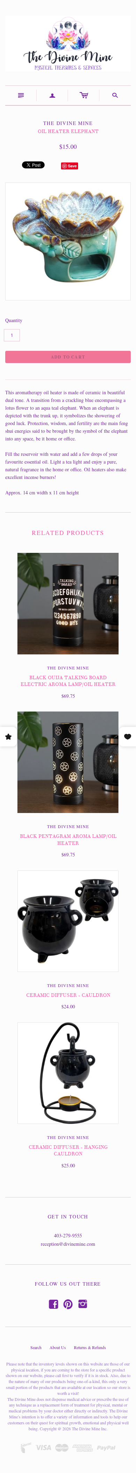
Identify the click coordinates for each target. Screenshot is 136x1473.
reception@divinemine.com (68, 1244)
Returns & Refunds (90, 1347)
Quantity (13, 320)
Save (72, 165)
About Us (58, 1347)
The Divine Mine (68, 668)
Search (35, 1347)
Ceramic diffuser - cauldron (68, 995)
